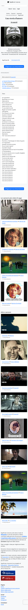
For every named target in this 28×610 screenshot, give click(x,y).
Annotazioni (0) (15, 60)
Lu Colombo (12, 520)
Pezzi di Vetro (5, 440)
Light (18, 9)
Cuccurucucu (5, 362)
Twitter (3, 598)
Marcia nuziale (6, 303)
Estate (3, 84)
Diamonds (5, 335)
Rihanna (11, 335)
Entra (14, 9)
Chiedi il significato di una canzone (10, 588)
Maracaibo (5, 520)
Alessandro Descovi (13, 565)
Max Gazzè (12, 466)
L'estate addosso (6, 88)
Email (2, 604)
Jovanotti (13, 77)
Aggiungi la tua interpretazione (14, 66)
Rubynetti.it (6, 557)
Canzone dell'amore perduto (10, 221)
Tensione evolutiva (7, 388)
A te (3, 83)
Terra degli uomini (7, 414)
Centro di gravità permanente (10, 275)
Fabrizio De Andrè (20, 249)
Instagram (4, 600)
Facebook (3, 596)
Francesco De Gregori (17, 440)
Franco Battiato (15, 362)
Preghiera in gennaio (7, 249)
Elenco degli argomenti (7, 592)
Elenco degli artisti (6, 590)
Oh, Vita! (4, 86)
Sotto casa (5, 466)
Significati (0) (5, 60)
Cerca (2, 586)
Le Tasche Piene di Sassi (8, 81)
